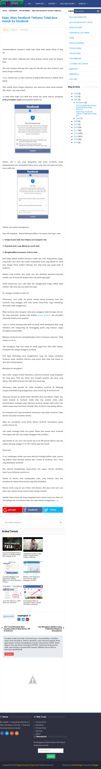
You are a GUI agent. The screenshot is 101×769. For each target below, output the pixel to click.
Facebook (32, 510)
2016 (76, 133)
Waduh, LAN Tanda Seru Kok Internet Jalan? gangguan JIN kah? (31, 578)
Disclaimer (40, 725)
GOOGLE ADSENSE (76, 43)
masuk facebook (44, 315)
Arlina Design (77, 765)
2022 (76, 97)
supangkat (22, 615)
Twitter (53, 510)
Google (12, 510)
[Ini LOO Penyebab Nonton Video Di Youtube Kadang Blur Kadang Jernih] (12, 544)
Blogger (96, 765)
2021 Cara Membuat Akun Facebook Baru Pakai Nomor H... (86, 107)
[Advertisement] (20, 39)
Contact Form (41, 722)
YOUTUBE (73, 79)
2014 (76, 139)
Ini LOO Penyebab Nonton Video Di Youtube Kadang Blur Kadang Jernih (12, 554)
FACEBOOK (13, 11)
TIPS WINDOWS (75, 59)
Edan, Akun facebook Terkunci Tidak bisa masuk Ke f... (86, 114)
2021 (76, 100)
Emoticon (9, 654)
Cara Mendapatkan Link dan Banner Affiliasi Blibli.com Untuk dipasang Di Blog (12, 579)
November (80, 103)
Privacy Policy (41, 728)
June (78, 118)
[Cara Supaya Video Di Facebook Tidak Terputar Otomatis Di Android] (33, 592)
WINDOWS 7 (74, 69)
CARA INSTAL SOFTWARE (79, 33)
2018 (76, 127)
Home (5, 11)
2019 (76, 124)
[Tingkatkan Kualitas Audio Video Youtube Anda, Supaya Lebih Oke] (33, 544)
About (38, 734)
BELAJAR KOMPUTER (77, 17)
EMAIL (71, 38)
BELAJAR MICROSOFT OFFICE (81, 22)
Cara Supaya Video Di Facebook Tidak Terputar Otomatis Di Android (32, 602)
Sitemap (39, 731)
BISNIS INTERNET (76, 28)
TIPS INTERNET (24, 11)
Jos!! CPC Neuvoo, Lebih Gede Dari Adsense (11, 601)
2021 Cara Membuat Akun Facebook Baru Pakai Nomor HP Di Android (17, 629)
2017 (76, 130)
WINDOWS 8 (74, 74)
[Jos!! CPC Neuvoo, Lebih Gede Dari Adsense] (12, 592)
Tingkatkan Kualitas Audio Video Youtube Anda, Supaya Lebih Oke (32, 555)
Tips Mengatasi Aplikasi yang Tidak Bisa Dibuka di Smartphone (50, 629)
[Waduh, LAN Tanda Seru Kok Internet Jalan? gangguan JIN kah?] (33, 568)
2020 (76, 121)
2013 (76, 143)
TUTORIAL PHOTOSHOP (78, 64)
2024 (76, 94)
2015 (76, 136)
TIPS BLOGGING (75, 48)
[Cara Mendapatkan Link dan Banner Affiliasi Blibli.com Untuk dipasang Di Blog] (12, 568)
